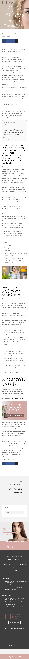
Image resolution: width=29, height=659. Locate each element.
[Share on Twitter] (12, 472)
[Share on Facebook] (10, 472)
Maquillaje (14, 562)
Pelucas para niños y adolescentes (14, 564)
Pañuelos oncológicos (14, 556)
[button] (22, 2)
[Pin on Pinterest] (15, 472)
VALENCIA (5, 578)
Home (5, 24)
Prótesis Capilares (14, 559)
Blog (14, 567)
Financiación (14, 572)
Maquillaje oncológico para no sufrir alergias (14, 138)
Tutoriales (14, 570)
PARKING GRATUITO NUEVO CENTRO (11, 547)
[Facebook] (16, 631)
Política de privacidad (14, 643)
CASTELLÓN (6, 595)
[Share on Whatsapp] (18, 472)
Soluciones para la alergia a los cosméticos (12, 135)
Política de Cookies (14, 645)
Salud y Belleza (13, 24)
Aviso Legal (14, 640)
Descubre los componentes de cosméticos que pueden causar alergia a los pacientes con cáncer (13, 130)
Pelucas (14, 554)
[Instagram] (13, 631)
